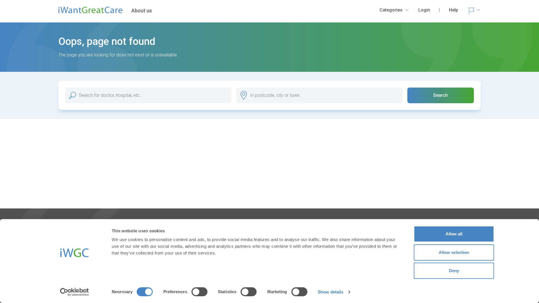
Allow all (454, 233)
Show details (330, 292)
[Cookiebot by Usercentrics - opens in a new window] (74, 292)
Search (440, 95)
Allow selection (454, 252)
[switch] (199, 291)
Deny (454, 270)
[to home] (90, 12)
